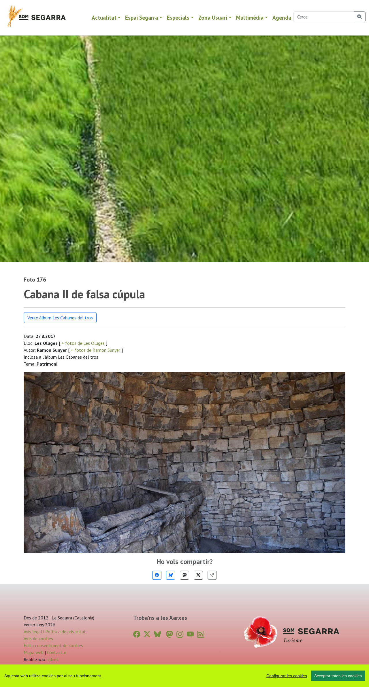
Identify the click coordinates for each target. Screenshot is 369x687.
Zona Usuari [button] (212, 17)
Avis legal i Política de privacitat (55, 631)
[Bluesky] (170, 575)
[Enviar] (212, 575)
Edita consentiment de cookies (53, 645)
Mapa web (34, 652)
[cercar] (360, 16)
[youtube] (190, 634)
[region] (184, 675)
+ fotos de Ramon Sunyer (95, 350)
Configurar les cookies (286, 675)
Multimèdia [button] (249, 17)
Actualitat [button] (104, 17)
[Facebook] (156, 575)
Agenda (281, 17)
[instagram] (179, 634)
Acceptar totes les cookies (338, 675)
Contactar (56, 652)
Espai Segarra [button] (141, 17)
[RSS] (200, 634)
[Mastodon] (184, 575)
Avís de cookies (38, 638)
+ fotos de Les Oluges (83, 343)
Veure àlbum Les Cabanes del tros (60, 318)
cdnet (52, 659)
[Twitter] (198, 575)
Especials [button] (178, 17)
